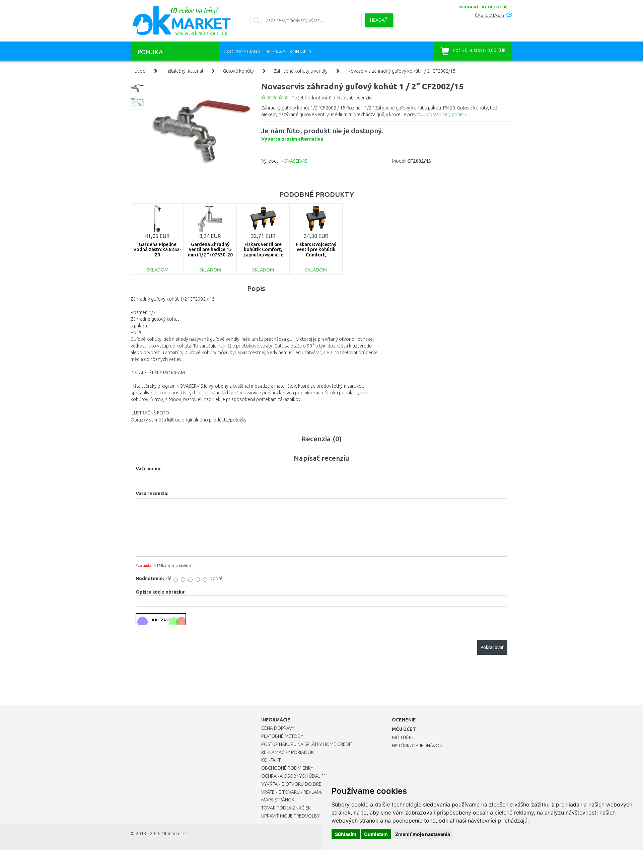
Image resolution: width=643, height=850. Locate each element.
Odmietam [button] (376, 834)
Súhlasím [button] (345, 834)
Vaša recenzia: (152, 493)
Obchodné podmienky (287, 768)
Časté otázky (490, 15)
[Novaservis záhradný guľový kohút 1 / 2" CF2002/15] (201, 130)
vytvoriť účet (497, 7)
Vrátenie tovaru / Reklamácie (296, 792)
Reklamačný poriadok (287, 752)
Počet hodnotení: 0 (312, 97)
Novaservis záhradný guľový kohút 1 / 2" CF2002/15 (401, 71)
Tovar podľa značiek (286, 807)
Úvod (139, 71)
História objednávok (417, 745)
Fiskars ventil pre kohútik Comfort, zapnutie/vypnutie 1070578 (263, 252)
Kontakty (300, 51)
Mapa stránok (277, 799)
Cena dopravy (277, 728)
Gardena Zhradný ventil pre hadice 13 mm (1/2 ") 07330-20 (210, 249)
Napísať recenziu (354, 97)
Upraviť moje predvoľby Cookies (300, 816)
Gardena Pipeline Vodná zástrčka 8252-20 (157, 249)
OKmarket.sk (174, 833)
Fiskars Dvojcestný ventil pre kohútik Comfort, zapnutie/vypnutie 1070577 (316, 255)
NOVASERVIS (294, 161)
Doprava (275, 51)
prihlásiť (468, 7)
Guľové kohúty (238, 71)
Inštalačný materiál (184, 71)
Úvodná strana (242, 51)
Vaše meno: (149, 468)
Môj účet (403, 737)
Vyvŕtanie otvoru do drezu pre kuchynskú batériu (321, 784)
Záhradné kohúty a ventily (301, 71)
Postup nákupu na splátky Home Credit (306, 744)
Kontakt (271, 760)
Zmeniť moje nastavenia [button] (422, 834)
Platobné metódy (282, 736)
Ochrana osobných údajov (294, 776)
